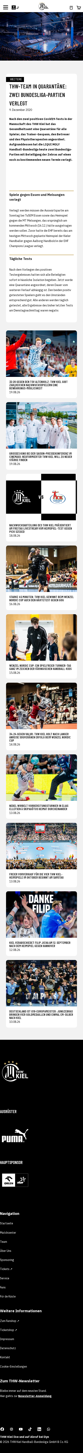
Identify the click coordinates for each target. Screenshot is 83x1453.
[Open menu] (5, 7)
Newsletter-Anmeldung (34, 1396)
